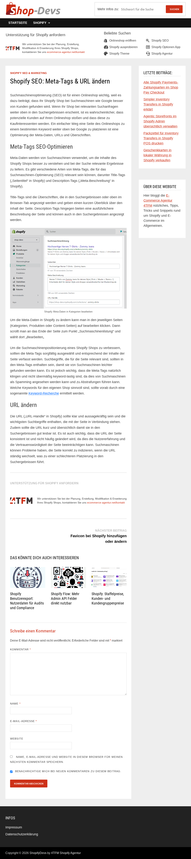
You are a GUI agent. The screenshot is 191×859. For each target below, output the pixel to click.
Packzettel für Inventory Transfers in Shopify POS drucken (161, 138)
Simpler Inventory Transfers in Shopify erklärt (158, 104)
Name (15, 703)
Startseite (17, 22)
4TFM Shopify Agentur (66, 853)
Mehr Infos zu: (108, 9)
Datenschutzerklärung (21, 834)
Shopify (39, 22)
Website (16, 738)
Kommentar (20, 649)
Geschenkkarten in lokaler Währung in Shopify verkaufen (157, 155)
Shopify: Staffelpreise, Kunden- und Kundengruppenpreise (108, 598)
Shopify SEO (160, 40)
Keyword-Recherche (44, 393)
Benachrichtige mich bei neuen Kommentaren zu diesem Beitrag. (68, 771)
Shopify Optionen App (165, 47)
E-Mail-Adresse (23, 721)
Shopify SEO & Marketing (28, 73)
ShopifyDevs (37, 853)
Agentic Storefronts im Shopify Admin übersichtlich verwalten (160, 121)
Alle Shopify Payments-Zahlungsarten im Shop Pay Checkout (160, 87)
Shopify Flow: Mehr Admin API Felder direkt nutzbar (65, 598)
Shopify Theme (119, 53)
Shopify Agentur (162, 53)
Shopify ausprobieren (123, 47)
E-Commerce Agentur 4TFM (157, 200)
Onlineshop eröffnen (122, 40)
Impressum (13, 827)
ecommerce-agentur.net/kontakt (66, 51)
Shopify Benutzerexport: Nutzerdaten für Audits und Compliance (27, 601)
